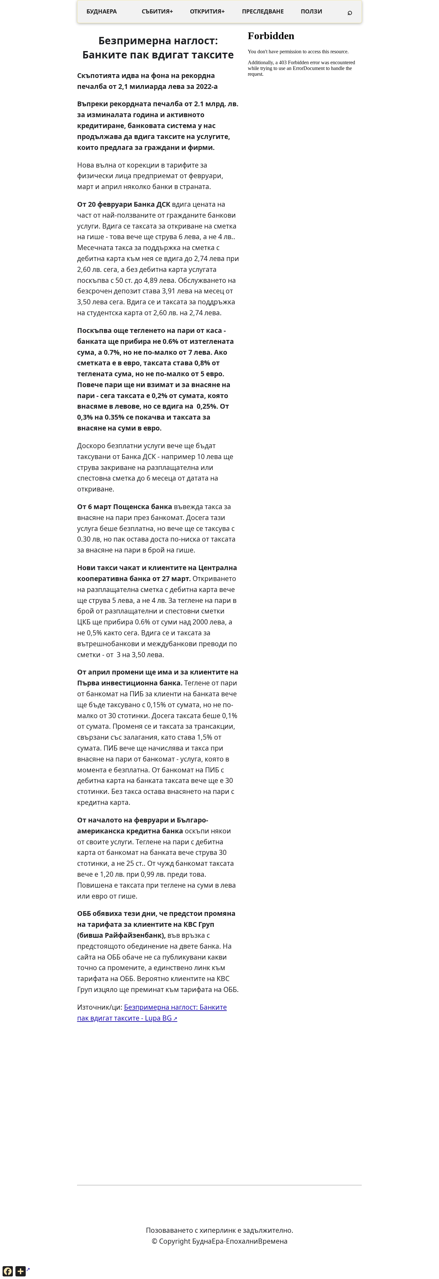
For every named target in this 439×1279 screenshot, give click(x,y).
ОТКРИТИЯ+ (207, 11)
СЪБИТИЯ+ (157, 11)
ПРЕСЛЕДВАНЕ (263, 11)
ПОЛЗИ (311, 11)
